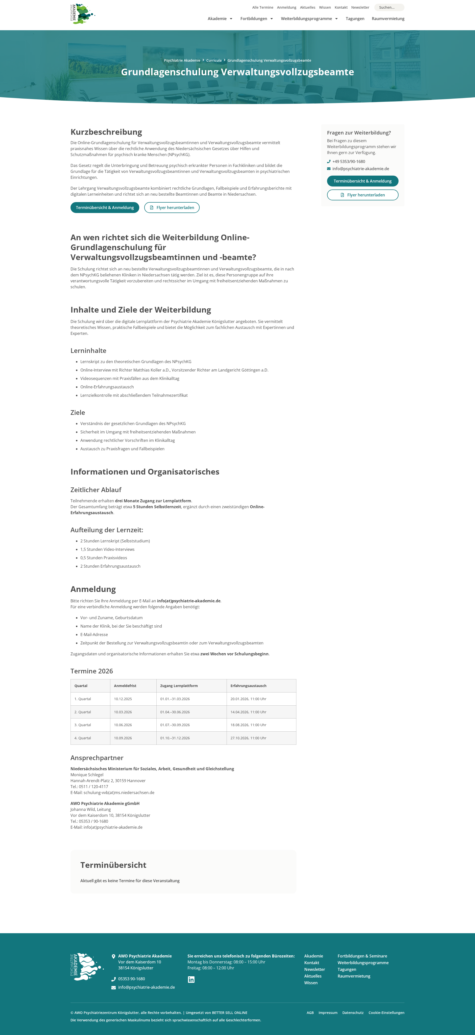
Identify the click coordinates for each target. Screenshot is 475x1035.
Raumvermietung (388, 18)
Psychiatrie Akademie (182, 60)
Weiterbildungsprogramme (306, 18)
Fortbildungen (253, 18)
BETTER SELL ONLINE (229, 1012)
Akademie (217, 18)
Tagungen (355, 18)
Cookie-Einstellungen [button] (386, 1012)
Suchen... (387, 7)
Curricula (214, 60)
